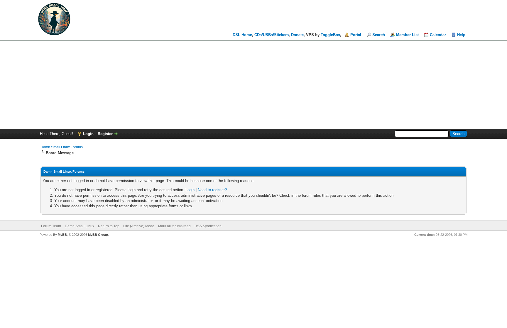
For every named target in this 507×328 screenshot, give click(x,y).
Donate (297, 35)
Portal (355, 35)
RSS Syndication (208, 226)
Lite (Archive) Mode (138, 226)
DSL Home (242, 35)
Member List (407, 35)
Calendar (438, 35)
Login (88, 134)
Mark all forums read (174, 226)
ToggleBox (330, 35)
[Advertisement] (253, 85)
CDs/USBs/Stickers (271, 35)
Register (105, 134)
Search (378, 35)
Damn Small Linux (79, 226)
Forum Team (51, 226)
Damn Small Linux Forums (61, 147)
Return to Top (108, 226)
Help (461, 35)
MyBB (62, 234)
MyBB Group (98, 234)
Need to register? (212, 190)
